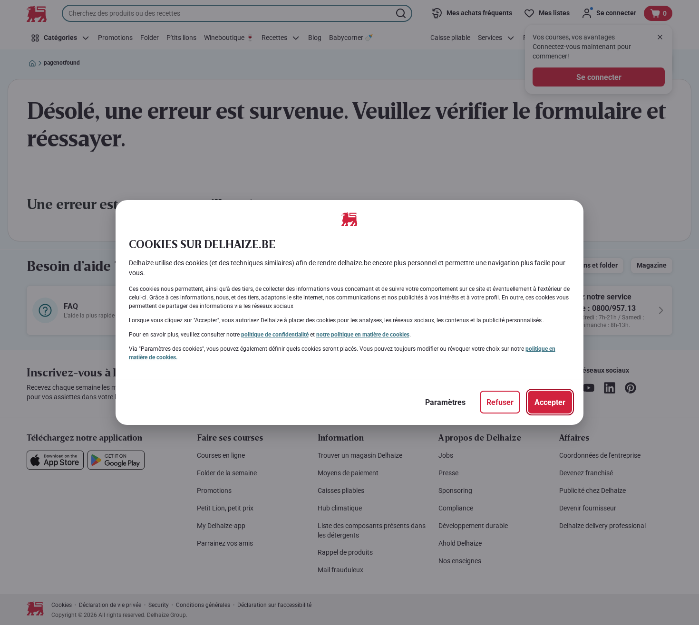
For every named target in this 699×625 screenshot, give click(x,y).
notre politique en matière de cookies (362, 334)
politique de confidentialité (275, 334)
